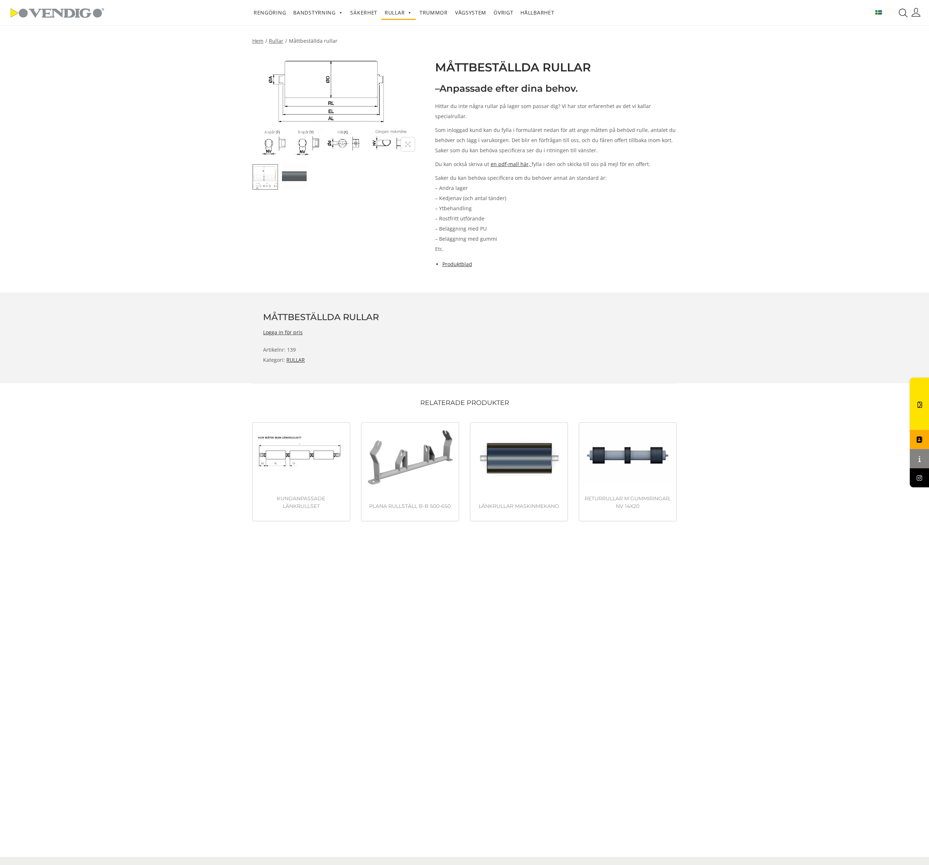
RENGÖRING (270, 12)
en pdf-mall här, (511, 164)
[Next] (408, 105)
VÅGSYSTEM (470, 12)
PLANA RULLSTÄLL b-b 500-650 (410, 506)
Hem (257, 40)
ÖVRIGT (503, 12)
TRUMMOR (434, 12)
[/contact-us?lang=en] (919, 439)
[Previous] (265, 105)
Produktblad (457, 264)
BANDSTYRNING (314, 12)
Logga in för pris (283, 332)
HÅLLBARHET (537, 12)
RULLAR (395, 12)
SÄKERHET (363, 12)
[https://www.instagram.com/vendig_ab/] (919, 478)
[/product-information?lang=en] (919, 458)
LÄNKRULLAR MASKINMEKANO (519, 506)
